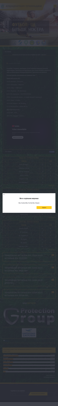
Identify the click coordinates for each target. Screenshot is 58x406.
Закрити (44, 207)
